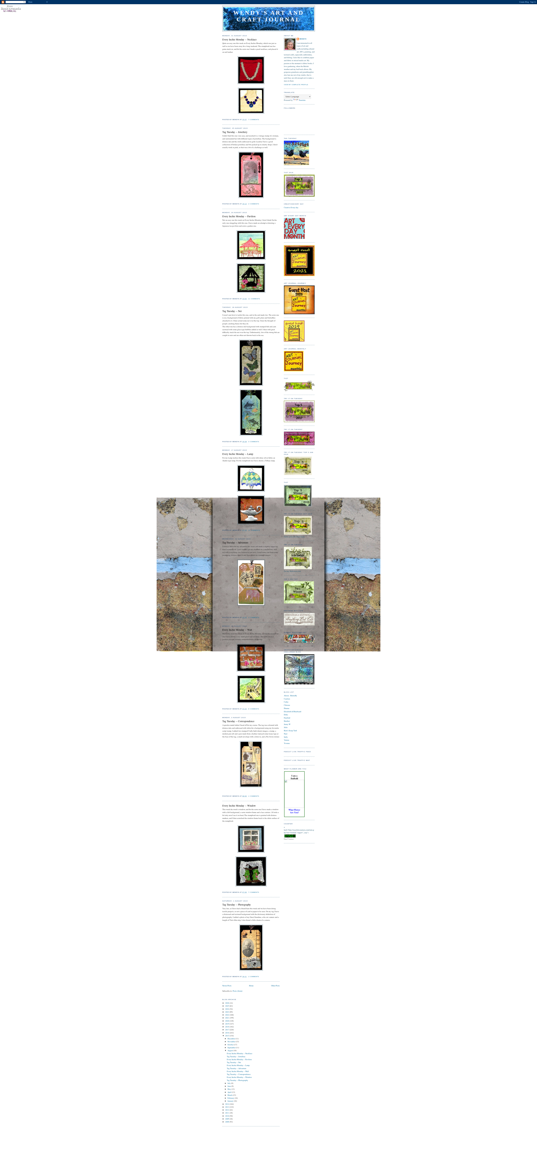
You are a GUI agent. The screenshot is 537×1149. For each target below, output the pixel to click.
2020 (227, 1021)
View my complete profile (296, 84)
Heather (287, 721)
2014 (227, 1104)
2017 (227, 1029)
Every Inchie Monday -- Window (239, 805)
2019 (227, 1023)
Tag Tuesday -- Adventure (235, 542)
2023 (227, 1012)
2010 (227, 1116)
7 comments (253, 119)
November (232, 1041)
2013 (227, 1107)
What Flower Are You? (294, 811)
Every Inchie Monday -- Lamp (237, 454)
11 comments (254, 299)
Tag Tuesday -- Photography (236, 904)
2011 (227, 1113)
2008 (227, 1121)
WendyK (303, 39)
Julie (286, 727)
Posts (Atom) (237, 991)
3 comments (253, 441)
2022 (227, 1015)
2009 (227, 1119)
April (230, 1092)
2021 (227, 1017)
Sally (286, 737)
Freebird (287, 718)
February (231, 1098)
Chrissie (287, 705)
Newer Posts (226, 985)
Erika (286, 714)
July (229, 1083)
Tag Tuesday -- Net (232, 311)
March (230, 1095)
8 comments (253, 709)
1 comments (253, 796)
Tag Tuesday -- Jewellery (234, 132)
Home (251, 985)
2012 (227, 1110)
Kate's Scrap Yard (290, 730)
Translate (302, 100)
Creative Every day (291, 207)
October (231, 1044)
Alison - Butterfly (290, 695)
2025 (227, 1006)
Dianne (286, 708)
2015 (227, 1035)
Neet (285, 733)
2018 (227, 1026)
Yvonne (287, 743)
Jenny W (287, 724)
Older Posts (275, 985)
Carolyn (287, 699)
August (230, 1050)
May (229, 1089)
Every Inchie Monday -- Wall (237, 629)
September (232, 1047)
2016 (227, 1032)
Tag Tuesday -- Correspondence (238, 721)
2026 (227, 1003)
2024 (227, 1009)
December (231, 1038)
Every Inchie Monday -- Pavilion (238, 216)
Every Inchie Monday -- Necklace (239, 39)
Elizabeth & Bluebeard (292, 711)
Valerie (286, 740)
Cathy (286, 702)
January (231, 1101)
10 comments (254, 530)
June (229, 1086)
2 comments (253, 204)
